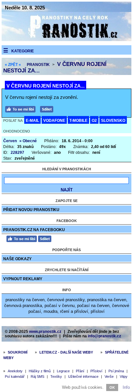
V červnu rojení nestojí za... (45, 86)
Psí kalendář (15, 376)
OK (112, 387)
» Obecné (28, 141)
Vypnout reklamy (22, 279)
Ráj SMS (37, 376)
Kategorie (22, 51)
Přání (80, 371)
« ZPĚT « (13, 64)
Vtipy (124, 376)
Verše (109, 376)
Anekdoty (15, 371)
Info (126, 387)
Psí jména (116, 371)
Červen (10, 141)
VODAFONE (54, 120)
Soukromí (17, 352)
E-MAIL (32, 120)
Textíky (56, 376)
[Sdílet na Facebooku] (48, 108)
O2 (94, 120)
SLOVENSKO (113, 120)
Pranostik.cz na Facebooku (34, 230)
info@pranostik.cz (104, 336)
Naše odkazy (17, 259)
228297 (17, 152)
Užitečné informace (83, 376)
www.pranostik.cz (45, 331)
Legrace (63, 371)
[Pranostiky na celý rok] (66, 39)
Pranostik (38, 64)
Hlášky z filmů (40, 371)
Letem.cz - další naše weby (66, 352)
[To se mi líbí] (22, 108)
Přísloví (96, 371)
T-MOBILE (78, 120)
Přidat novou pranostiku (31, 209)
